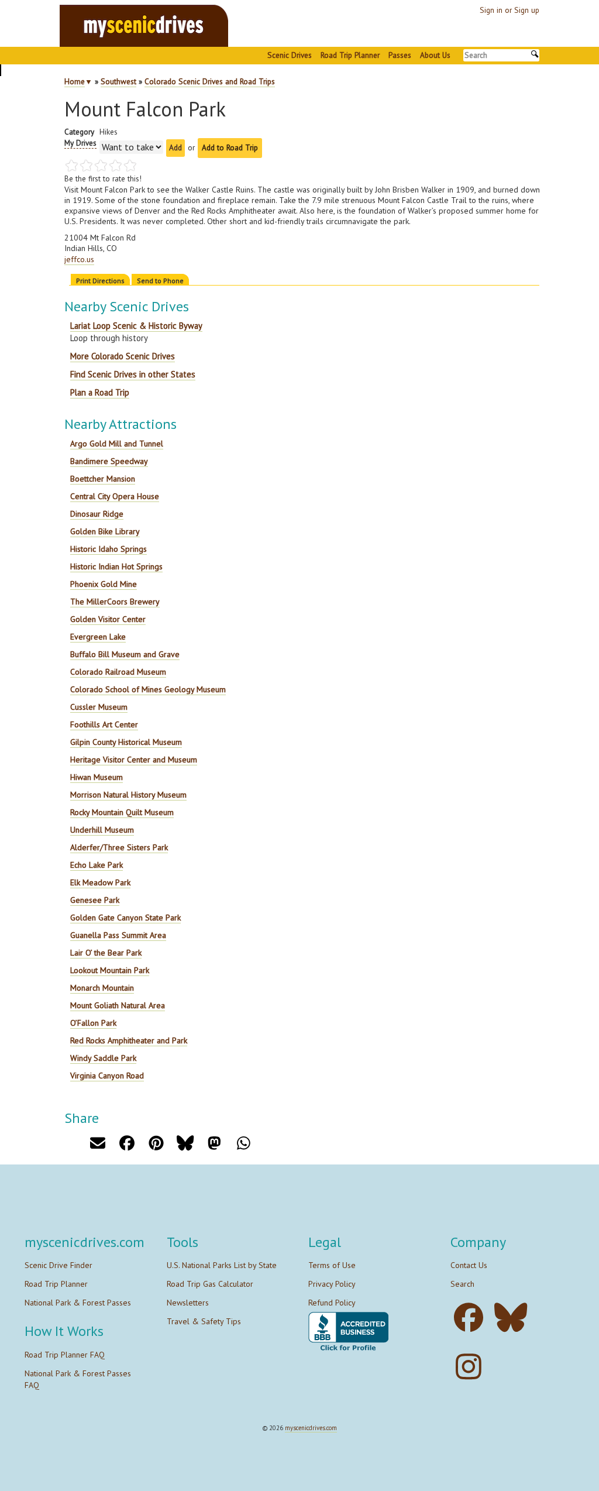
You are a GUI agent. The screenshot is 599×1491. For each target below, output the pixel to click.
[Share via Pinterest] (156, 1143)
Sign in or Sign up (509, 10)
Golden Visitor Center (108, 619)
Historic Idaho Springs (108, 549)
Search (462, 1284)
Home (74, 81)
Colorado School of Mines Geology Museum (148, 689)
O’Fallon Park (93, 1023)
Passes (399, 55)
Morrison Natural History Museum (128, 794)
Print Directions (100, 280)
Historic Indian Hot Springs (116, 566)
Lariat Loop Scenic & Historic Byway (136, 325)
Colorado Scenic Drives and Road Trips (209, 81)
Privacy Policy (332, 1284)
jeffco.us (79, 259)
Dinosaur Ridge (96, 514)
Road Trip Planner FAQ (65, 1354)
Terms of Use (332, 1265)
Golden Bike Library (105, 531)
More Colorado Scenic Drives (122, 356)
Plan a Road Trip (99, 392)
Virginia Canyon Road (107, 1075)
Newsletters (188, 1302)
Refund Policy (332, 1302)
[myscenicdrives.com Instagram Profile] (471, 1366)
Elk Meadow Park (100, 882)
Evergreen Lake (98, 636)
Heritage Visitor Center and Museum (133, 759)
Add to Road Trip (230, 147)
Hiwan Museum (96, 777)
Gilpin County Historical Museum (126, 742)
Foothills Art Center (104, 724)
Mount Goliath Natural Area (117, 1005)
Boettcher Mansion (102, 478)
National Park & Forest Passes (78, 1302)
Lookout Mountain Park (109, 970)
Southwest (118, 81)
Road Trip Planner (350, 55)
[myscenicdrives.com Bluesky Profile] (514, 1317)
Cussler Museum (99, 707)
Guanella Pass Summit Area (118, 935)
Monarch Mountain (102, 987)
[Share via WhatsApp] (243, 1143)
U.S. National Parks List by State (222, 1265)
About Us (435, 55)
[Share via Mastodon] (214, 1143)
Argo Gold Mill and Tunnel (116, 443)
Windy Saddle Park (103, 1058)
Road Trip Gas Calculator (210, 1284)
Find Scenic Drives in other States (132, 374)
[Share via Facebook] (126, 1143)
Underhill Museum (102, 829)
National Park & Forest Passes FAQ (78, 1379)
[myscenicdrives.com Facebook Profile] (471, 1317)
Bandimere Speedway (109, 461)
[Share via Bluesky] (185, 1143)
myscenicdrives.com (311, 1428)
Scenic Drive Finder (58, 1265)
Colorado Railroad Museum (118, 672)
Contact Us (468, 1265)
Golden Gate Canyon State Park (125, 917)
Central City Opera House (114, 496)
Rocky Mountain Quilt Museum (122, 812)
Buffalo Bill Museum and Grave (125, 654)
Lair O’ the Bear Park (106, 952)
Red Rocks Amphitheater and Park (128, 1040)
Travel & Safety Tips (204, 1321)
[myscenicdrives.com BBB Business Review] (348, 1332)
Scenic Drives (289, 55)
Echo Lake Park (96, 865)
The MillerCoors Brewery (115, 601)
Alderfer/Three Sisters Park (119, 847)
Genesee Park (94, 900)
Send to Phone (160, 280)
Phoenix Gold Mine (103, 584)
